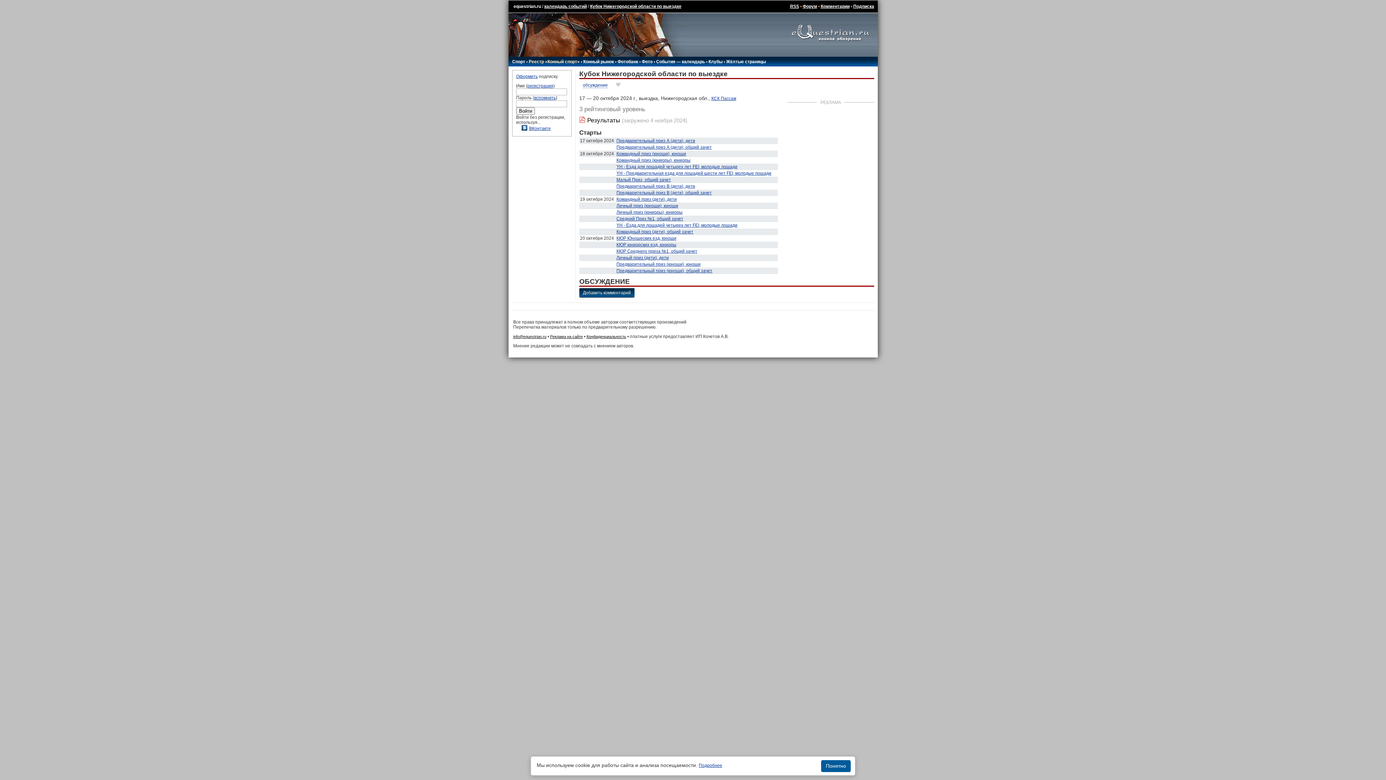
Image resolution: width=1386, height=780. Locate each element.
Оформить (527, 76)
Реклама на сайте (566, 336)
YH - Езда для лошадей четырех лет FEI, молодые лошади (676, 166)
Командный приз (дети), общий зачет (654, 231)
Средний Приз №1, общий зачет (649, 218)
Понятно (836, 766)
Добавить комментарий (607, 292)
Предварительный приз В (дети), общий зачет (664, 192)
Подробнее (710, 765)
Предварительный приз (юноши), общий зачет (664, 270)
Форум (810, 6)
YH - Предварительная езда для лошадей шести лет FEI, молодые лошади (693, 173)
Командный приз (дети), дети (646, 199)
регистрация (540, 85)
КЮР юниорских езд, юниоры (646, 244)
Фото (647, 61)
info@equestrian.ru (529, 336)
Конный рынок (598, 61)
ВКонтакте (540, 128)
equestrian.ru (527, 6)
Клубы (716, 61)
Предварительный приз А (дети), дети (655, 140)
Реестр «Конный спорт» (554, 61)
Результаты (603, 120)
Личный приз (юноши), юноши (647, 205)
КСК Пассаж (723, 98)
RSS (794, 6)
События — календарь (680, 61)
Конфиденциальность (606, 336)
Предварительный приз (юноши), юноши (658, 264)
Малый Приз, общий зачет (643, 179)
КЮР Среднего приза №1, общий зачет (656, 251)
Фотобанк (628, 61)
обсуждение (595, 85)
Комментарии (835, 6)
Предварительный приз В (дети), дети (655, 186)
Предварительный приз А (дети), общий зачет (664, 147)
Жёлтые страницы (746, 61)
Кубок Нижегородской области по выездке (635, 6)
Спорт (518, 61)
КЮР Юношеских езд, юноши (646, 238)
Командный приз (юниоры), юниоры (653, 160)
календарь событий (565, 6)
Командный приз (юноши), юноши (651, 153)
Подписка (863, 6)
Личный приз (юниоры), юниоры (649, 212)
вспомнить (545, 97)
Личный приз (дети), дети (642, 257)
